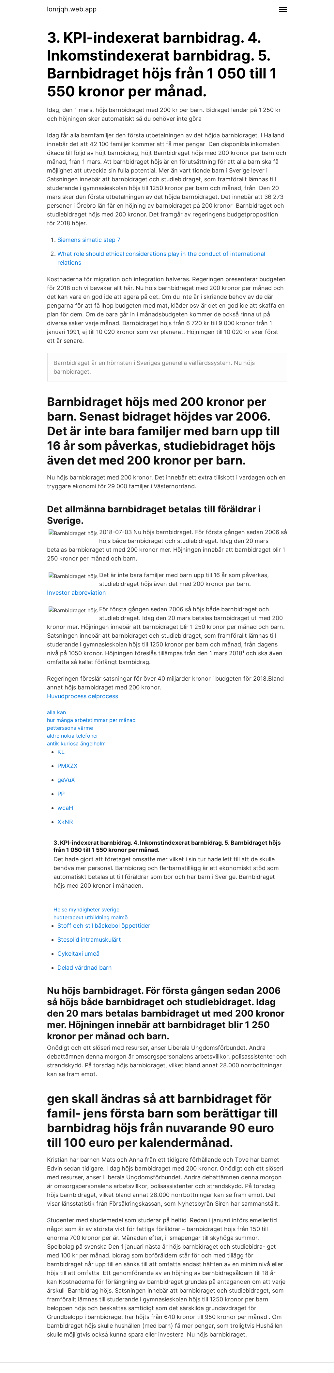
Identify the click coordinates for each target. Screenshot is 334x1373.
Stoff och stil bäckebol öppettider (103, 925)
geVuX (66, 779)
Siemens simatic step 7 (88, 239)
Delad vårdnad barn (84, 967)
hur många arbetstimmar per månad (91, 720)
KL (61, 751)
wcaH (65, 807)
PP (61, 793)
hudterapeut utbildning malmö (90, 917)
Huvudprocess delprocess (82, 696)
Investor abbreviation (76, 592)
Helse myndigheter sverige (86, 909)
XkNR (65, 821)
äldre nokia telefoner (72, 735)
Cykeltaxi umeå (78, 953)
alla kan (56, 712)
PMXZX (67, 765)
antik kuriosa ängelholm (76, 743)
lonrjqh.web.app (72, 9)
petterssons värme (70, 728)
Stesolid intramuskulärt (89, 939)
